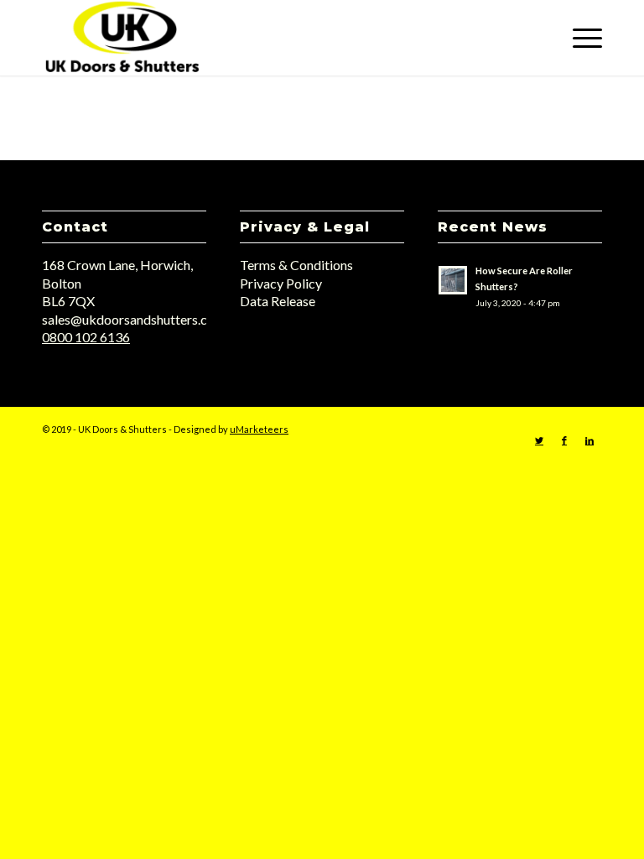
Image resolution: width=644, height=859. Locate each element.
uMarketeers (259, 429)
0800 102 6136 (86, 337)
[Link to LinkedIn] (589, 440)
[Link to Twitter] (539, 440)
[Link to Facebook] (564, 440)
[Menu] (579, 37)
